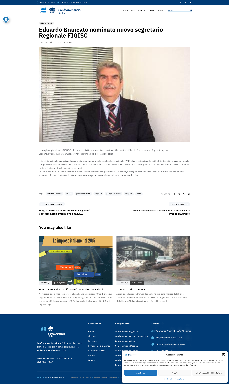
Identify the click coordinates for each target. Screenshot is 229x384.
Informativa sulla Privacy (105, 377)
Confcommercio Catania (126, 341)
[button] (223, 354)
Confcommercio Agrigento (127, 331)
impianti (98, 193)
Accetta (140, 372)
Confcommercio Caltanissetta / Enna (131, 336)
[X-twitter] (185, 2)
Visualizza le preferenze (209, 372)
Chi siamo (92, 336)
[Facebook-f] (180, 2)
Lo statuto (92, 341)
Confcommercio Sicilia (49, 42)
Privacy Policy (179, 379)
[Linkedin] (189, 194)
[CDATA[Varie (46, 23)
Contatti (91, 360)
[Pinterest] (184, 194)
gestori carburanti (83, 193)
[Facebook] (174, 194)
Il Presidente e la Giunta (99, 345)
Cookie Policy (168, 379)
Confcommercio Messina (126, 345)
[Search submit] (190, 10)
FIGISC (69, 193)
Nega (174, 372)
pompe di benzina (113, 193)
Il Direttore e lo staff (97, 350)
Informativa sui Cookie (81, 377)
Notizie (91, 355)
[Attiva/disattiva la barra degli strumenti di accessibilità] (6, 19)
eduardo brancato (54, 193)
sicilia (139, 193)
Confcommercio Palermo (126, 350)
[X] (179, 194)
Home (91, 331)
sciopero (128, 193)
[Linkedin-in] (190, 2)
